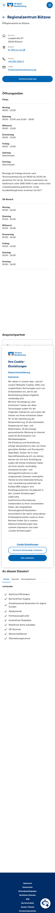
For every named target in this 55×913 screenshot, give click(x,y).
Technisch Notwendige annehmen (27, 550)
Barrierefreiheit (27, 903)
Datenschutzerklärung (19, 372)
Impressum (27, 883)
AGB (27, 899)
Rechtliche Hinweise (27, 895)
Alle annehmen (27, 558)
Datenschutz (27, 887)
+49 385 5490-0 (16, 61)
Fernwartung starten (27, 911)
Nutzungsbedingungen (27, 891)
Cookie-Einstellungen (27, 544)
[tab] (6, 579)
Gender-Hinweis (27, 907)
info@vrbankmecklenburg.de (22, 69)
